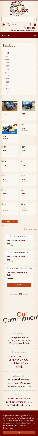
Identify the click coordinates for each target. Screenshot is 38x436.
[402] (29, 106)
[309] (23, 204)
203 (7, 56)
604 (7, 79)
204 (7, 66)
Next (25, 294)
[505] (4, 190)
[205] (23, 190)
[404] (4, 147)
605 (7, 88)
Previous (14, 294)
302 (7, 50)
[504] (23, 161)
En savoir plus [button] (8, 428)
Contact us (9, 221)
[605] (4, 204)
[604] (23, 176)
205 (7, 85)
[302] (10, 106)
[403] (23, 125)
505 (7, 82)
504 (7, 72)
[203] (10, 128)
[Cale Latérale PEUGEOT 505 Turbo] (19, 269)
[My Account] (8, 24)
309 (7, 92)
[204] (23, 147)
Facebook (30, 24)
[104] (4, 176)
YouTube (34, 24)
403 (7, 59)
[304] (4, 161)
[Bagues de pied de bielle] (19, 236)
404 (7, 63)
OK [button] (19, 433)
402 (7, 53)
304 (7, 69)
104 (7, 76)
